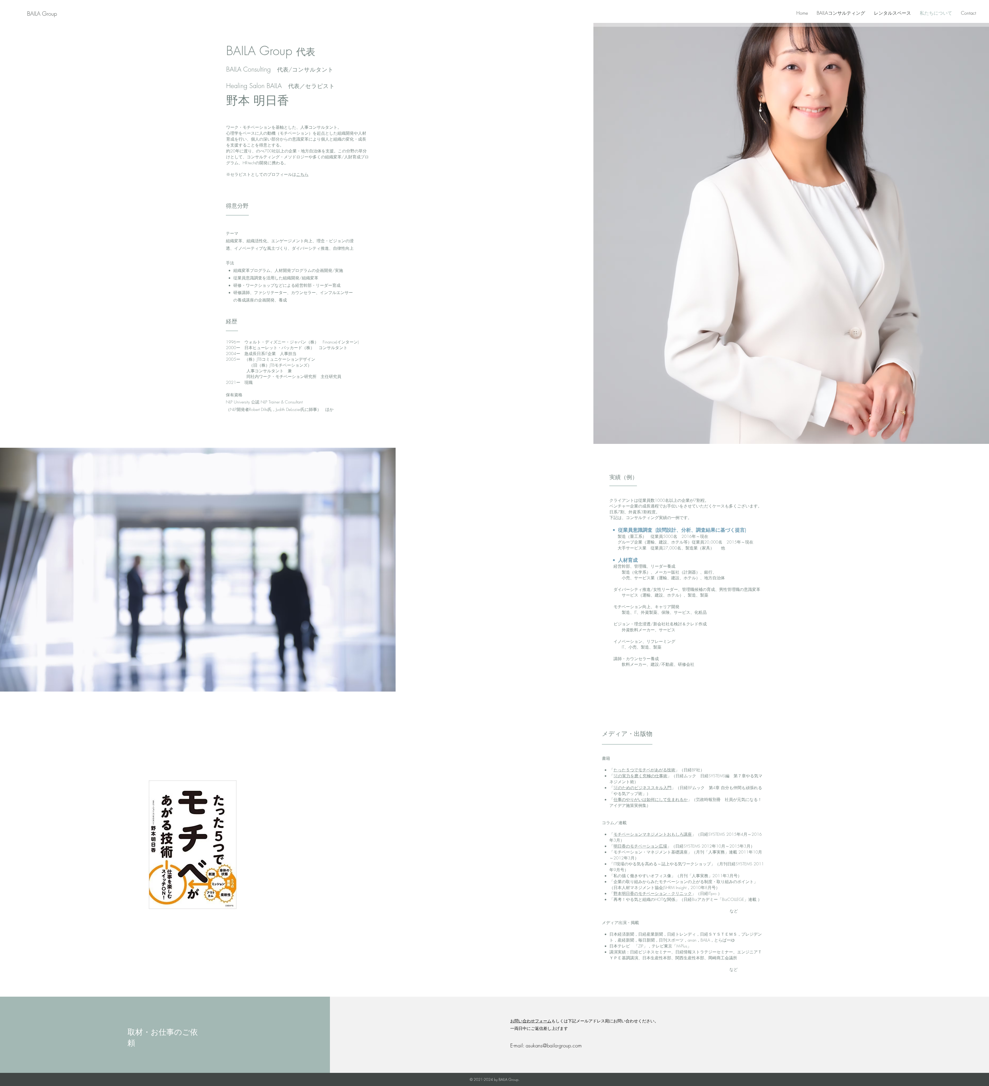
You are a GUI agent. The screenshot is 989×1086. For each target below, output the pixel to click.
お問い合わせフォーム (530, 1021)
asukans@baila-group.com (554, 1045)
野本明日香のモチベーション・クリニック (652, 893)
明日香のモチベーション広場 (640, 846)
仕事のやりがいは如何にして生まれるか (650, 799)
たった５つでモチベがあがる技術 (644, 770)
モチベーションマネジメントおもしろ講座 (652, 834)
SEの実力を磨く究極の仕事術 (640, 776)
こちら (302, 174)
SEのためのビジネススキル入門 (642, 787)
